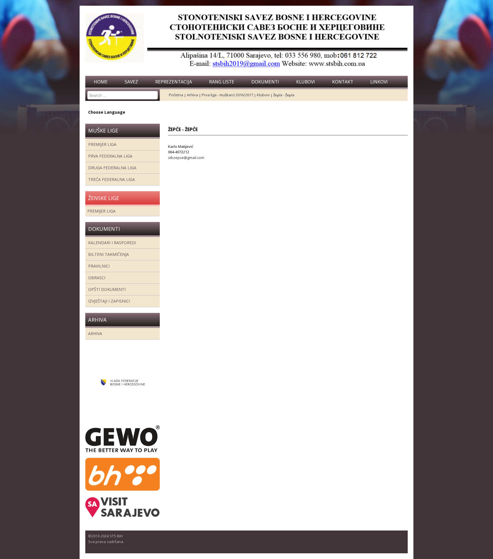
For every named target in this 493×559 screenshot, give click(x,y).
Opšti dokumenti (107, 289)
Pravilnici (99, 266)
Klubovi (305, 82)
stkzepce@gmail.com (186, 157)
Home (101, 82)
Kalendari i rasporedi (112, 242)
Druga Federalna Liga (112, 167)
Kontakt (342, 82)
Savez (131, 82)
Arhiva (95, 333)
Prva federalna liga (110, 156)
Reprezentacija (173, 82)
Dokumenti (265, 82)
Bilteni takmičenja (108, 254)
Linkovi (379, 82)
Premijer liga (102, 144)
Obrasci (96, 277)
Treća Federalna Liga (111, 179)
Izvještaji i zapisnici (109, 301)
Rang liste (221, 82)
